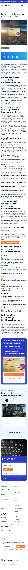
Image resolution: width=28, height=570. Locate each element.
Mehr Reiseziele (18, 505)
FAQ (16, 514)
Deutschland (17, 492)
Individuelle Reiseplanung (6, 489)
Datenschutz (24, 560)
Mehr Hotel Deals (4, 533)
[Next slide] (6, 400)
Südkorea (17, 490)
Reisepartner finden (5, 492)
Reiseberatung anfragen (5, 499)
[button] (25, 5)
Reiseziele (3, 494)
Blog (16, 516)
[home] (6, 5)
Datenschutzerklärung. (14, 473)
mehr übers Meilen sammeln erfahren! (14, 379)
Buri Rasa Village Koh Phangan (7, 524)
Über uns (16, 511)
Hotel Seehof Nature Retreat (6, 530)
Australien (17, 502)
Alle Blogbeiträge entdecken (14, 432)
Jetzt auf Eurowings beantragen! (10, 242)
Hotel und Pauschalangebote (6, 496)
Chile (16, 497)
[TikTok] (18, 521)
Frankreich (17, 495)
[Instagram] (15, 521)
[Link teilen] (4, 56)
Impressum (18, 560)
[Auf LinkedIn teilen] (17, 56)
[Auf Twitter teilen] (8, 56)
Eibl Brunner (3, 517)
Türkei (16, 500)
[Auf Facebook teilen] (12, 56)
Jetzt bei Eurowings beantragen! (14, 375)
